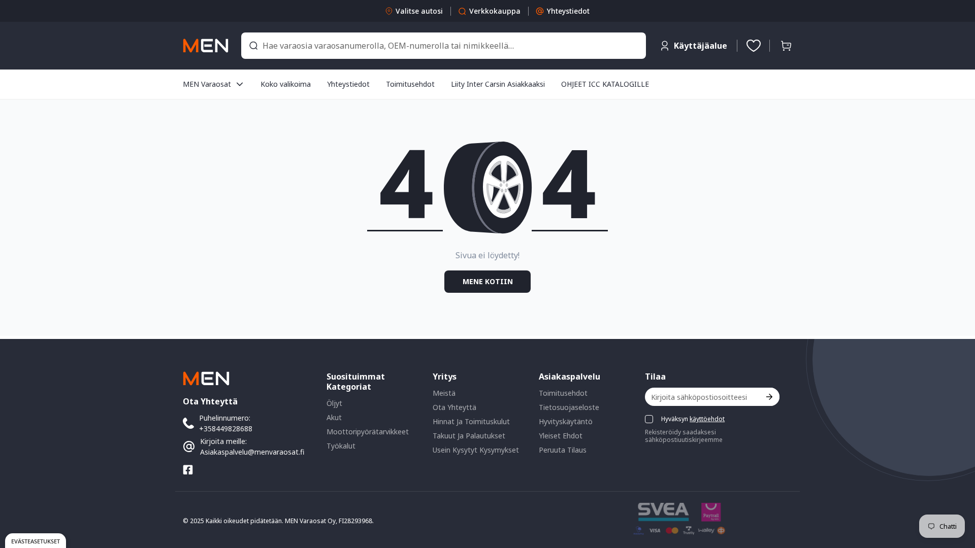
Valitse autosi (419, 11)
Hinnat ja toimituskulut (471, 421)
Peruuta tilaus (563, 450)
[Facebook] (188, 470)
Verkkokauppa (495, 11)
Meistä (444, 393)
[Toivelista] (754, 46)
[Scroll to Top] (955, 492)
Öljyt (334, 403)
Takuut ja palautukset (469, 435)
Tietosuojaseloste (569, 407)
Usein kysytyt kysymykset (476, 450)
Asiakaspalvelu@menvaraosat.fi (252, 452)
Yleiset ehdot (560, 435)
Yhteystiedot (568, 11)
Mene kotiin (488, 281)
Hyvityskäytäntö (566, 421)
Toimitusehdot (563, 393)
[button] (786, 46)
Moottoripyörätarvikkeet (368, 431)
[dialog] (35, 540)
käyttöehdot (707, 419)
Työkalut (341, 446)
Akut (334, 417)
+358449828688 (225, 428)
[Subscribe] (768, 397)
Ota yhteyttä (454, 407)
